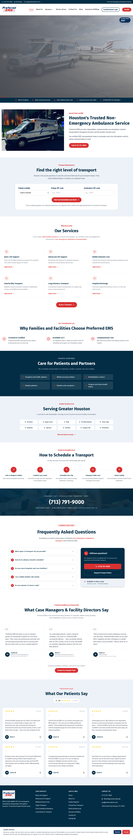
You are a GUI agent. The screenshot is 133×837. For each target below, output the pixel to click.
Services (48, 9)
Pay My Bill (72, 818)
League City (86, 428)
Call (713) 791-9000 (17, 74)
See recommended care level (65, 200)
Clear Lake (105, 422)
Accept (126, 832)
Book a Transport (36, 74)
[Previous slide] (4, 56)
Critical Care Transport (76, 805)
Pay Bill (126, 9)
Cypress (49, 428)
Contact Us (73, 9)
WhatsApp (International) (112, 799)
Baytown (30, 428)
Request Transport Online (102, 573)
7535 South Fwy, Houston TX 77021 (113, 806)
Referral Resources (75, 808)
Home (31, 9)
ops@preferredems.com (32, 2)
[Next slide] (128, 56)
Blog (81, 9)
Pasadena (105, 428)
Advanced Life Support (43, 798)
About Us (39, 9)
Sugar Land (49, 422)
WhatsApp (19, 2)
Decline (117, 832)
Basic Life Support (41, 795)
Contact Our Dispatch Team (66, 670)
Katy (67, 422)
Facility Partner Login (110, 9)
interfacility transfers (50, 237)
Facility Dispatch (74, 802)
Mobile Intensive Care (43, 802)
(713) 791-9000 (7, 2)
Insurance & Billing (92, 9)
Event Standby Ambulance (44, 808)
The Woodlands (86, 422)
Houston (30, 422)
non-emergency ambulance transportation (71, 239)
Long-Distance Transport (44, 812)
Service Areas (61, 9)
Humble (67, 428)
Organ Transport (41, 805)
